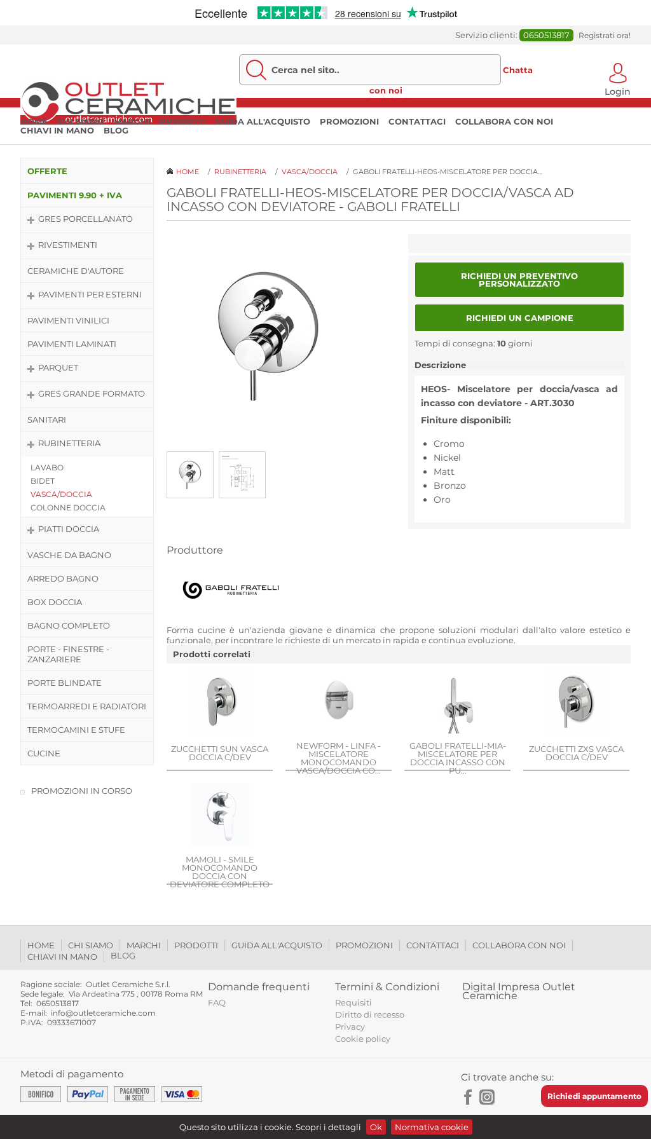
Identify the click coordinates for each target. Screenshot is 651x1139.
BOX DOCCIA (54, 602)
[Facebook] (468, 1097)
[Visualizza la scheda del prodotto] (220, 702)
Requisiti (353, 1002)
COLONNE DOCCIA (68, 507)
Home (34, 121)
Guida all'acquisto (263, 121)
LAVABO (47, 467)
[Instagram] (487, 1097)
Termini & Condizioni (387, 987)
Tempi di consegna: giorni (474, 343)
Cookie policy (362, 1038)
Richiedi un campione (519, 318)
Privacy (350, 1026)
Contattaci (417, 121)
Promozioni (349, 121)
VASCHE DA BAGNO (69, 555)
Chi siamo (80, 121)
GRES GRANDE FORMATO (91, 393)
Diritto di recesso (369, 1014)
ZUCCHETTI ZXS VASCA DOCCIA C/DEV (576, 753)
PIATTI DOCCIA (68, 529)
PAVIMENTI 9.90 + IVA (74, 195)
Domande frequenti (259, 987)
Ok (376, 1127)
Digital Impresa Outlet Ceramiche (518, 991)
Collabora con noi (504, 121)
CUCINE (43, 753)
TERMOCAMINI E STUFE (76, 730)
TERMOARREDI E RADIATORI (86, 706)
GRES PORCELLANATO (85, 219)
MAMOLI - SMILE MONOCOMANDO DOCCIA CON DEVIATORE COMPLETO (220, 871)
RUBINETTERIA (69, 443)
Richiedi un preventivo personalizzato (519, 280)
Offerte (47, 171)
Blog (116, 130)
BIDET (43, 481)
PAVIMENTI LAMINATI (71, 344)
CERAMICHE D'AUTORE (75, 271)
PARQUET (58, 367)
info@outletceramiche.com (103, 1013)
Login (618, 90)
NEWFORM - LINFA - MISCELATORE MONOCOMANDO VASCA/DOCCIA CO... (338, 757)
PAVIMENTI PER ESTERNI (90, 294)
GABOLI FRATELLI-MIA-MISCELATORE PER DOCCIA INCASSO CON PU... (457, 757)
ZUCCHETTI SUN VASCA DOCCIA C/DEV (219, 753)
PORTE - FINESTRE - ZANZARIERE (68, 654)
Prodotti (183, 121)
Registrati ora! (605, 35)
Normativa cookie (432, 1127)
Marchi (132, 121)
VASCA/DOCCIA (61, 494)
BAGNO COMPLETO (68, 625)
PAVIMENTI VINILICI (68, 320)
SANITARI (46, 419)
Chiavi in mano (57, 130)
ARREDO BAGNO (63, 578)
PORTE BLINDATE (64, 683)
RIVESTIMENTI (67, 245)
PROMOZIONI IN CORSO (81, 791)
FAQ (217, 1002)
